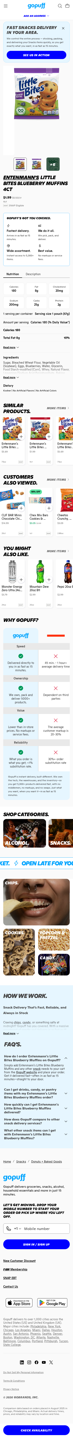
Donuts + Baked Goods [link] (46, 1161)
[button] (67, 6)
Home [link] (7, 1161)
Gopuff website (26, 1072)
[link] (36, 6)
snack (37, 1069)
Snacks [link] (21, 1161)
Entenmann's (21, 177)
